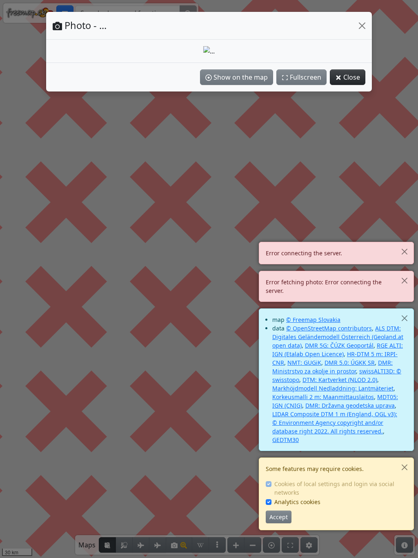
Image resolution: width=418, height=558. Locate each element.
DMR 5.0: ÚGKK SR (350, 362)
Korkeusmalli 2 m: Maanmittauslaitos (323, 397)
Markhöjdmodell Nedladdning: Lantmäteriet (333, 388)
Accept (278, 517)
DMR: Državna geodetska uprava (350, 405)
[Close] (404, 251)
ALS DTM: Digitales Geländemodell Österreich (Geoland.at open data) (337, 336)
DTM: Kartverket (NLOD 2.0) (339, 380)
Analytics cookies (297, 502)
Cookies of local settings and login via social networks (334, 488)
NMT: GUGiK (304, 362)
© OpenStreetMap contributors (329, 328)
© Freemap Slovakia (313, 320)
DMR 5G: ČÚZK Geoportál (339, 345)
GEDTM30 (285, 440)
